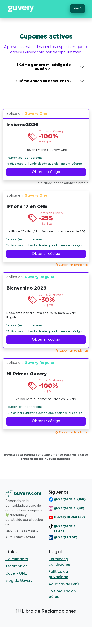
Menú (78, 8)
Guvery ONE (16, 573)
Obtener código (46, 172)
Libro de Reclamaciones (48, 611)
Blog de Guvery (19, 581)
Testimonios (16, 566)
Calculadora (16, 559)
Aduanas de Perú (64, 584)
